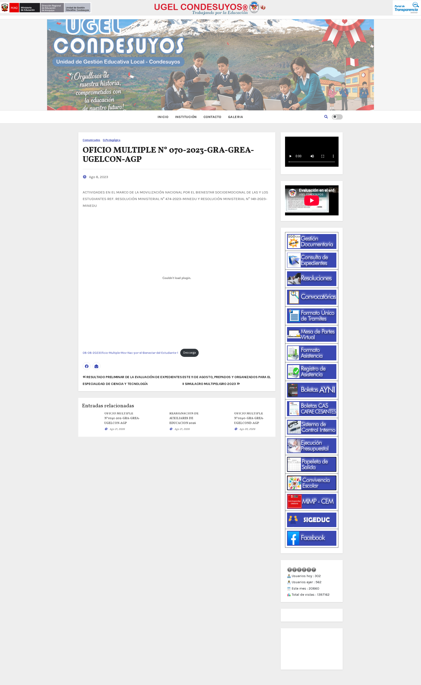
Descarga (189, 352)
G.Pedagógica (111, 140)
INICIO (162, 117)
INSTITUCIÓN (186, 117)
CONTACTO (212, 117)
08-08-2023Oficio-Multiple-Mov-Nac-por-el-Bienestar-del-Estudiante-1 (130, 352)
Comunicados (91, 140)
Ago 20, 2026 (247, 429)
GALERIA (235, 117)
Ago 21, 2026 (117, 429)
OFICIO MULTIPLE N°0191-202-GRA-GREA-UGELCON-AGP (122, 418)
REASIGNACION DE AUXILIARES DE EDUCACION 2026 (183, 418)
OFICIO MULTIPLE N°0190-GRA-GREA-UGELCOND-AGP (249, 418)
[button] (326, 117)
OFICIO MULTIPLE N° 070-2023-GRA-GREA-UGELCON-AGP (168, 155)
